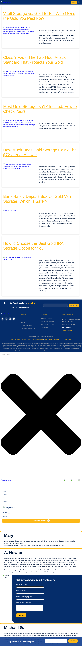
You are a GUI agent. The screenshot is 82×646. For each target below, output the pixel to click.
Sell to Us (24, 322)
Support (5, 516)
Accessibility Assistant (47, 321)
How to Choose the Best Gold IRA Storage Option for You (33, 245)
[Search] (1, 475)
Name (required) (21, 584)
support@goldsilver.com (68, 324)
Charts (4, 488)
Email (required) (21, 590)
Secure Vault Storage (27, 325)
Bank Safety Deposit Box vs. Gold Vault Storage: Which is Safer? (38, 199)
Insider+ (5, 501)
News (4, 498)
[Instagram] (6, 319)
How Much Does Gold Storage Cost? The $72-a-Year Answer (40, 152)
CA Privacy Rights (37, 339)
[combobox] (11, 354)
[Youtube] (2, 319)
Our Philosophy (6, 512)
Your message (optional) (23, 603)
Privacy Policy (26, 339)
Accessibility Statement (47, 324)
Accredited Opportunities (28, 328)
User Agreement (15, 339)
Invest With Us (25, 320)
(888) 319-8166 (66, 327)
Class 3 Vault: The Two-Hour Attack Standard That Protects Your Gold (34, 59)
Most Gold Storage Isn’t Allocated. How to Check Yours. (40, 109)
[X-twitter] (10, 319)
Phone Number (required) (24, 597)
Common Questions (46, 318)
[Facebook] (14, 319)
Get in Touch (44, 327)
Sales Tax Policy (66, 339)
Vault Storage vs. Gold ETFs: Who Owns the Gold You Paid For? (39, 16)
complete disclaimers (61, 350)
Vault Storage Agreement (51, 339)
